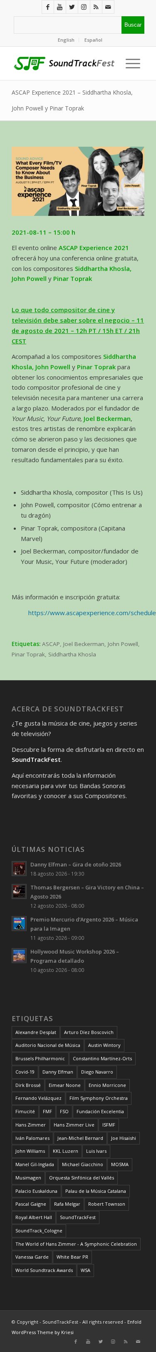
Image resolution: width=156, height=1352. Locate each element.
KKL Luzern (65, 1151)
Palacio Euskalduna (36, 1191)
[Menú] (130, 63)
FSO (64, 1111)
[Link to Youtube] (60, 6)
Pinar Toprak (28, 654)
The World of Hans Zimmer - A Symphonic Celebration (76, 1244)
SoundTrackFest (78, 1217)
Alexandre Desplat (35, 1032)
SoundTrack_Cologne (38, 1230)
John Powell (123, 644)
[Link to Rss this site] (96, 6)
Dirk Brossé (28, 1085)
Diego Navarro (97, 1072)
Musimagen (28, 1177)
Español (93, 40)
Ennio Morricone (107, 1085)
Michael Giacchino (82, 1164)
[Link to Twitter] (72, 6)
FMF (47, 1111)
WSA (85, 1270)
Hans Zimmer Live (74, 1125)
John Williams (30, 1151)
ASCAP (51, 644)
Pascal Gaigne (30, 1204)
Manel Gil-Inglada (34, 1164)
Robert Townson (106, 1204)
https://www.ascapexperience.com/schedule (92, 612)
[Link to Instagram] (84, 6)
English (66, 40)
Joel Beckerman (83, 644)
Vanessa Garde (32, 1257)
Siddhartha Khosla (72, 654)
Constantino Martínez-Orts (102, 1058)
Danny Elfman (57, 1072)
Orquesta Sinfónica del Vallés (81, 1177)
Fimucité (25, 1111)
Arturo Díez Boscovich (89, 1032)
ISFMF (108, 1125)
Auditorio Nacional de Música (47, 1045)
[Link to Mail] (108, 6)
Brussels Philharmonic (40, 1058)
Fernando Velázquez (38, 1098)
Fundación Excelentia (100, 1111)
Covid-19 (25, 1072)
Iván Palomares (32, 1138)
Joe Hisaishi (123, 1138)
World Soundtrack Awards (44, 1270)
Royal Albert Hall (33, 1217)
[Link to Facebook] (48, 6)
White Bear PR (72, 1257)
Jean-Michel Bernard (80, 1138)
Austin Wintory (104, 1045)
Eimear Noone (65, 1085)
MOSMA (120, 1164)
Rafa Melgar (67, 1204)
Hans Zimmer (30, 1125)
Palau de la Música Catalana (95, 1191)
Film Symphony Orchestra (98, 1098)
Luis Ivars (96, 1151)
